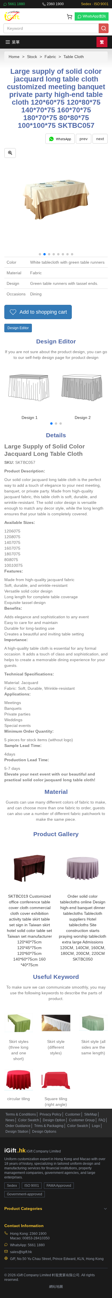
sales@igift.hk (21, 1252)
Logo (96, 1126)
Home (14, 56)
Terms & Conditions (20, 1114)
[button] (40, 254)
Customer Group (82, 1120)
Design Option (54, 1120)
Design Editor (18, 328)
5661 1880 (16, 4)
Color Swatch (28, 1120)
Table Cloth (73, 56)
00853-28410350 (36, 1238)
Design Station (16, 1132)
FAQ (102, 1120)
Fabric (50, 56)
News (9, 1120)
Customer (72, 1114)
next (100, 138)
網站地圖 (56, 1287)
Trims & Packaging (48, 1126)
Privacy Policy (50, 1114)
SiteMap (90, 1114)
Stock (32, 56)
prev (84, 138)
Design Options (44, 1132)
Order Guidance (17, 1126)
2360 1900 (55, 4)
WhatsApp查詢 (94, 16)
